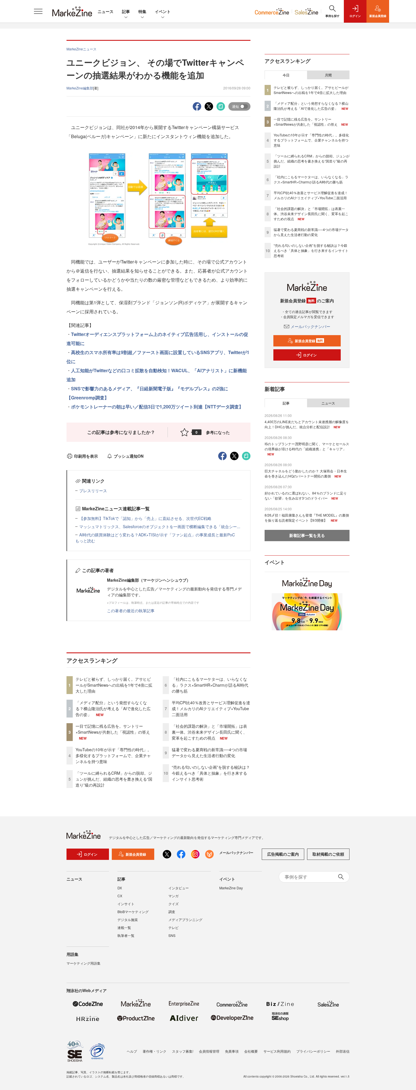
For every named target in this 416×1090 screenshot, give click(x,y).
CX (119, 895)
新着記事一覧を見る (307, 535)
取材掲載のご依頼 (328, 854)
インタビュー (178, 887)
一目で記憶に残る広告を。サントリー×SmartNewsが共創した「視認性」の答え (113, 729)
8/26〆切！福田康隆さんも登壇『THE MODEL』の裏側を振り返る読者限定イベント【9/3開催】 (307, 517)
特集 (142, 11)
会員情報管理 (209, 1051)
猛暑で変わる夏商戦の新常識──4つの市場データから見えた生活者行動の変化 (209, 752)
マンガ (173, 895)
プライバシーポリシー (313, 1051)
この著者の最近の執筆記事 (131, 610)
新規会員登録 (309, 340)
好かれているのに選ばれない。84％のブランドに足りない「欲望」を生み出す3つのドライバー (306, 495)
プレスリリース (93, 490)
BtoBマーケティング (133, 911)
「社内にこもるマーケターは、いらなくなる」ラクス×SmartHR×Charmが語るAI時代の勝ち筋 (210, 685)
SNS (171, 935)
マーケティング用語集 (83, 963)
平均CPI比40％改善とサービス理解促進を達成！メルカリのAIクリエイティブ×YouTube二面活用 (211, 708)
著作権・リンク (154, 1051)
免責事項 (232, 1051)
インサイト (125, 903)
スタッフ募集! (182, 1051)
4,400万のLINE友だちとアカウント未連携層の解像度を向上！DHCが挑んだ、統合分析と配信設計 (307, 424)
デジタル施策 (127, 919)
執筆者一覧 (125, 935)
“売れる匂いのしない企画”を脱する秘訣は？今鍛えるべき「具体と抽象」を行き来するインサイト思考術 (211, 773)
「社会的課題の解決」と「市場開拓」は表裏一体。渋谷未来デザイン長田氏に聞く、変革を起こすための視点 (209, 732)
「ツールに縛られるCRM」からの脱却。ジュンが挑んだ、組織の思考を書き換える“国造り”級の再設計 (114, 779)
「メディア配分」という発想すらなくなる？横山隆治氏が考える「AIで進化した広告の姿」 (113, 708)
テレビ (173, 927)
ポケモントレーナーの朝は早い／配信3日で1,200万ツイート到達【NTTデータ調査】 (157, 406)
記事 (126, 11)
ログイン (310, 354)
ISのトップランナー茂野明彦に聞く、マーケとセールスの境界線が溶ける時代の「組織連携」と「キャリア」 (307, 446)
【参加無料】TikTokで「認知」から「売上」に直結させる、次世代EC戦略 (145, 518)
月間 (328, 75)
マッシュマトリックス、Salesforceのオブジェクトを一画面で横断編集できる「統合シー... (159, 526)
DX (119, 887)
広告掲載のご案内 (283, 854)
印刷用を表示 (86, 456)
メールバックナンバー (310, 326)
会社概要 (251, 1051)
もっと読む (85, 540)
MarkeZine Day (231, 887)
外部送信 (342, 1051)
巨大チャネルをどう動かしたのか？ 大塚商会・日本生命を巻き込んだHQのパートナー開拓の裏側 (306, 473)
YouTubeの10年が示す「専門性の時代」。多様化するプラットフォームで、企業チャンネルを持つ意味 (113, 755)
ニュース (105, 11)
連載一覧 (124, 927)
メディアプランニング (185, 919)
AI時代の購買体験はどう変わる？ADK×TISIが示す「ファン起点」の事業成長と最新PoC (157, 534)
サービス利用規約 (277, 1051)
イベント (163, 11)
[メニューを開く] (38, 11)
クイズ (173, 903)
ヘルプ (132, 1051)
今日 (286, 75)
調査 (171, 911)
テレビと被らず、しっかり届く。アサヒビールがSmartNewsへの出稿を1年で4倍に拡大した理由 (114, 685)
